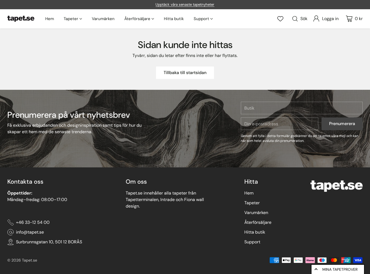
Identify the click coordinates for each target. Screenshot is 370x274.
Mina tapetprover (340, 269)
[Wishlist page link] (280, 19)
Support (252, 242)
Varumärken (256, 212)
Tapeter (252, 203)
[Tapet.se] (20, 19)
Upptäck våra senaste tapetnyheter (184, 4)
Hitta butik (254, 232)
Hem (249, 193)
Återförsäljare (257, 222)
